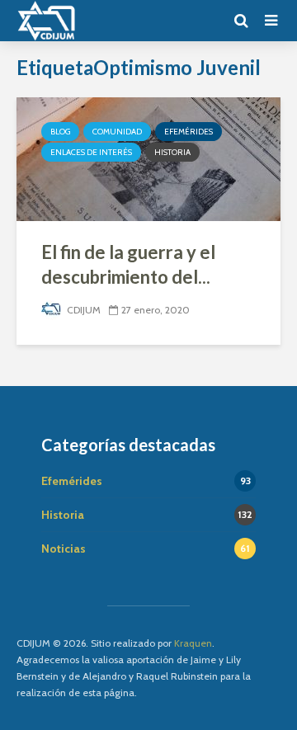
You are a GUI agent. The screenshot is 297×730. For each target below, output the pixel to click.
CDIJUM (82, 310)
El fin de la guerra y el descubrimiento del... (128, 264)
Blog (60, 131)
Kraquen (193, 643)
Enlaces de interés (91, 152)
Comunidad (117, 131)
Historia (172, 152)
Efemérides (188, 131)
